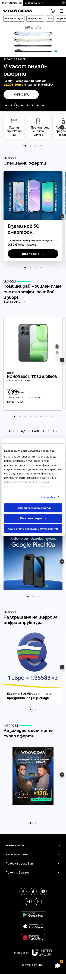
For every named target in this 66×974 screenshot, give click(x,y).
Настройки (48, 497)
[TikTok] (33, 891)
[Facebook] (23, 891)
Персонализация (31, 518)
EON (50, 18)
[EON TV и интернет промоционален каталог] (33, 778)
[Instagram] (28, 901)
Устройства (35, 18)
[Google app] (33, 915)
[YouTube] (43, 891)
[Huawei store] (33, 938)
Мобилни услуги (14, 18)
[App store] (33, 926)
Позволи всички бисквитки (33, 507)
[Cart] (53, 11)
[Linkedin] (38, 901)
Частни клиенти (11, 2)
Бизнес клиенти (34, 2)
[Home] (17, 11)
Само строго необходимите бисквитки (33, 528)
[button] (6, 105)
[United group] (33, 952)
